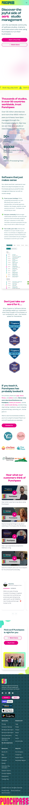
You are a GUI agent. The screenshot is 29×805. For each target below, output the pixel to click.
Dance (17, 732)
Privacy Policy (5, 790)
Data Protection (6, 792)
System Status (19, 757)
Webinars (4, 757)
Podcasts (4, 760)
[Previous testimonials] (13, 613)
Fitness (17, 729)
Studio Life (4, 752)
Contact (6, 697)
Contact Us (9, 425)
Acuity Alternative (6, 735)
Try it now (11, 643)
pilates (11, 398)
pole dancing (13, 405)
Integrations (5, 776)
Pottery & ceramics (15, 402)
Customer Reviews (7, 727)
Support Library (6, 770)
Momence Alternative (7, 732)
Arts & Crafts (19, 741)
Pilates (17, 727)
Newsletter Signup (20, 760)
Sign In (15, 697)
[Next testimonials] (16, 613)
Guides (3, 763)
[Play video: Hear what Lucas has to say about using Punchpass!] (14, 492)
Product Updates (6, 773)
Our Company (19, 752)
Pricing (4, 724)
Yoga (16, 724)
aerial (6, 405)
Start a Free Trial (14, 40)
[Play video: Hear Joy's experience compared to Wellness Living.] (14, 536)
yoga (17, 395)
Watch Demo (15, 45)
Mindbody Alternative (7, 729)
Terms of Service (15, 790)
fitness (4, 398)
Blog (3, 754)
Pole (16, 735)
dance (22, 395)
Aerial (17, 738)
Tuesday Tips (5, 779)
